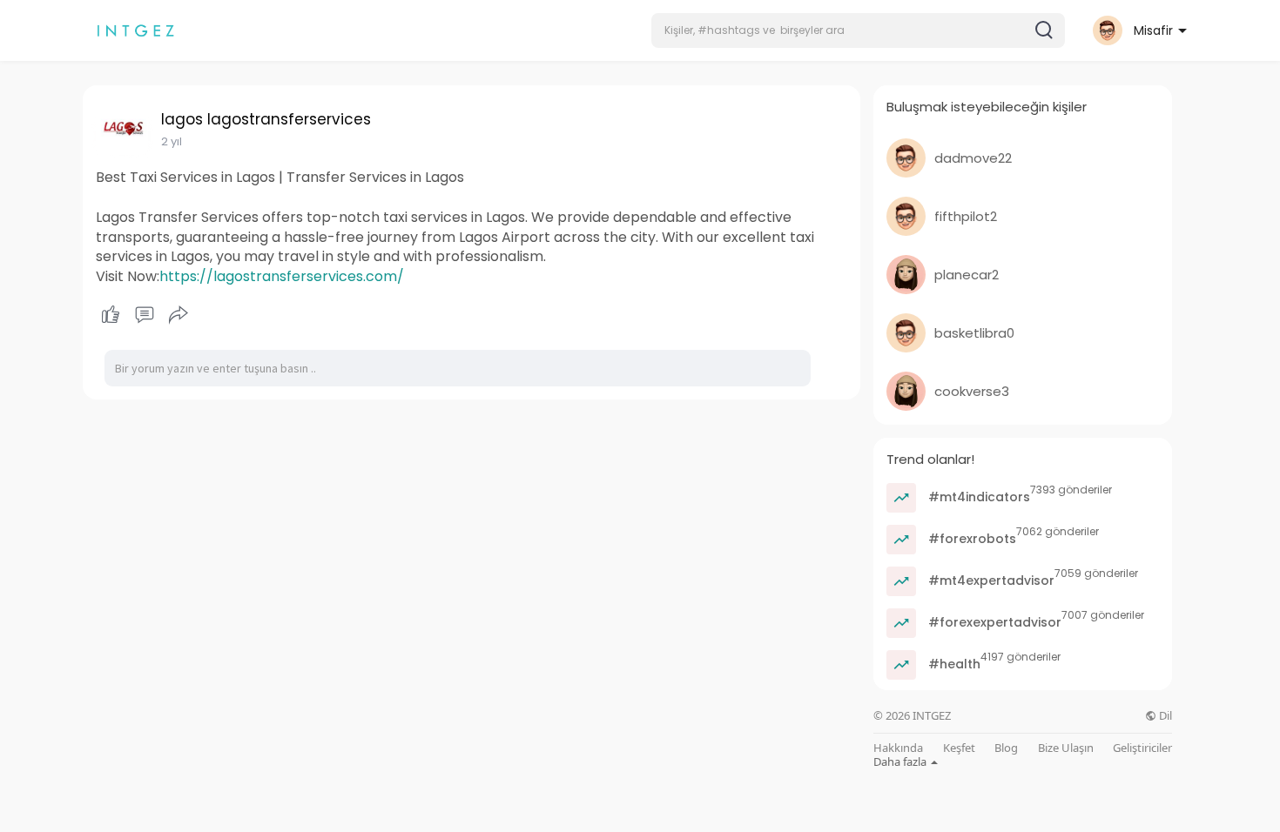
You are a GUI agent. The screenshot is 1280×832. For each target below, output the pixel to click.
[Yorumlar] (144, 315)
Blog (1006, 748)
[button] (858, 30)
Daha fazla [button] (901, 761)
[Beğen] (144, 315)
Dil (1164, 715)
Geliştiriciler (1142, 748)
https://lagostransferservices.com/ (281, 276)
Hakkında (898, 748)
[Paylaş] (178, 315)
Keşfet (959, 748)
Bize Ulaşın (1066, 748)
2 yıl (171, 141)
